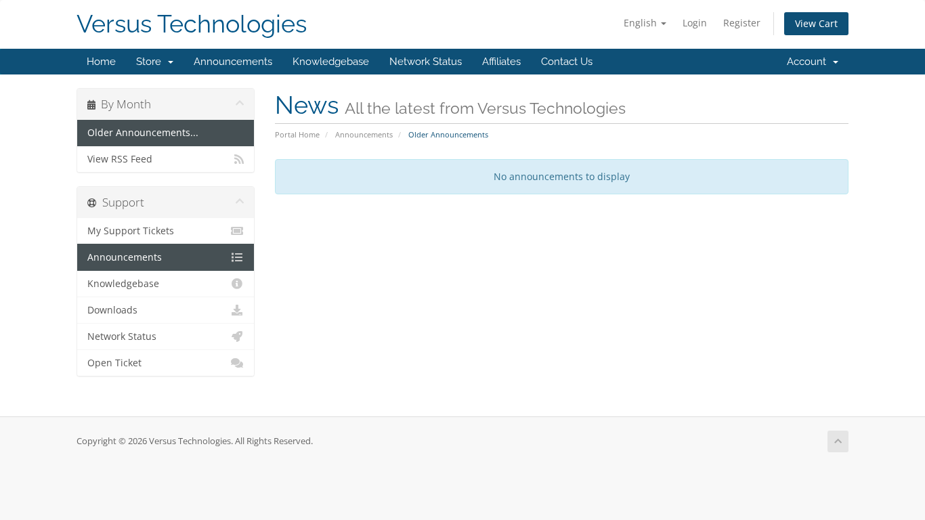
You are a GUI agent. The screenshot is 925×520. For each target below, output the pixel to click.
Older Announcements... (142, 133)
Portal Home (297, 134)
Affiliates (501, 62)
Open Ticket (114, 363)
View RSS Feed (119, 159)
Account (809, 62)
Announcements (233, 62)
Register (741, 22)
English (642, 22)
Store (151, 62)
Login (695, 22)
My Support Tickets (130, 231)
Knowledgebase (331, 62)
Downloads (112, 310)
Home (101, 62)
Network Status (425, 62)
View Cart (816, 23)
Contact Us (567, 62)
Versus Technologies (192, 24)
